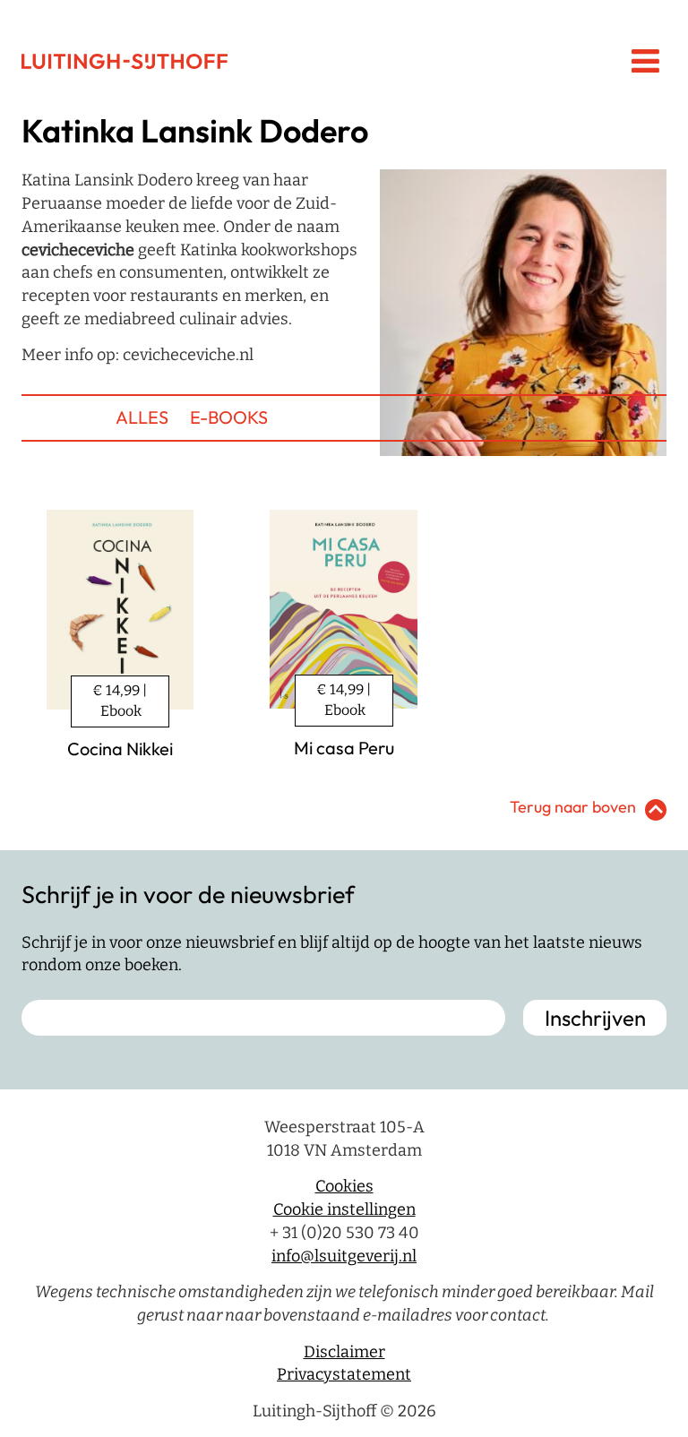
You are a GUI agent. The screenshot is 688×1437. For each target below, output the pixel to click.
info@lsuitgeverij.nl (344, 1256)
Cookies (344, 1186)
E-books (229, 417)
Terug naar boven (573, 806)
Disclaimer (344, 1352)
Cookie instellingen (344, 1209)
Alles (142, 417)
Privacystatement (344, 1374)
